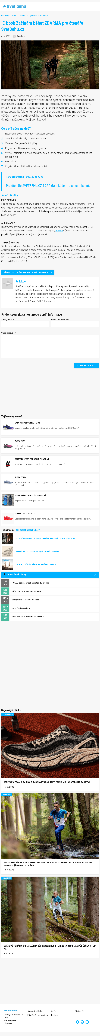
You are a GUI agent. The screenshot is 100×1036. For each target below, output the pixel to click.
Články (14, 15)
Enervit (59, 230)
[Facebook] (77, 1022)
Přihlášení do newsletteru (37, 1015)
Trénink (23, 15)
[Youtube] (87, 1022)
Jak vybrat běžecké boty (27, 530)
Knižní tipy (44, 15)
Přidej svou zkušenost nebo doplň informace (26, 272)
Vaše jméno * (7, 319)
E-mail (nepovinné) (60, 319)
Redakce (54, 1015)
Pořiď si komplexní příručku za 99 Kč (24, 177)
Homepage (5, 15)
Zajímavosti (32, 15)
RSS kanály (79, 1011)
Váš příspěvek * (8, 333)
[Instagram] (82, 1022)
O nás (53, 1011)
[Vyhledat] (88, 6)
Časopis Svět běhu (34, 1011)
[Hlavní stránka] (13, 6)
